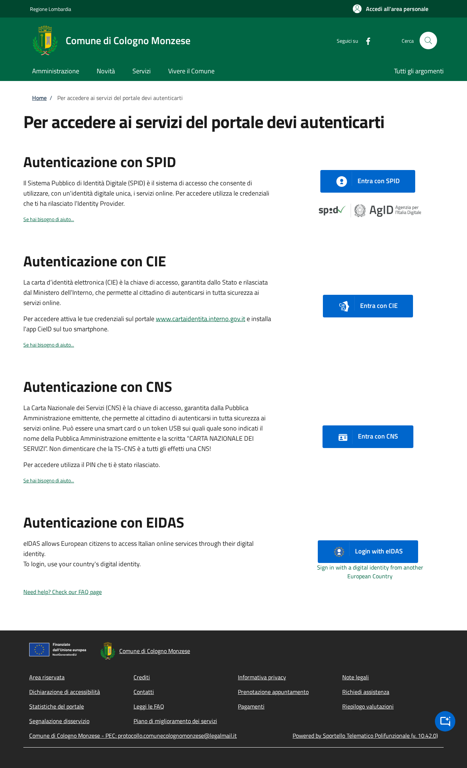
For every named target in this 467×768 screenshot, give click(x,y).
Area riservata (47, 677)
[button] (390, 9)
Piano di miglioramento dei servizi (175, 721)
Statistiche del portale (56, 706)
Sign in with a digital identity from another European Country (370, 571)
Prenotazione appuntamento (273, 691)
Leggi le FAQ (149, 706)
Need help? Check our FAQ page (62, 591)
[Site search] (428, 40)
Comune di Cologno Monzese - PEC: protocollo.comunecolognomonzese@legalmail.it (133, 735)
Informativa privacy (262, 677)
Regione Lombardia (50, 9)
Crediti (142, 677)
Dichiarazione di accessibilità (64, 691)
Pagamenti (251, 706)
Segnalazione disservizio (59, 721)
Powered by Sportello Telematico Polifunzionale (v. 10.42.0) (365, 735)
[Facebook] (365, 40)
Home (39, 97)
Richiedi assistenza (365, 691)
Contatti (144, 691)
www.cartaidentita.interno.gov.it (200, 319)
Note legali (355, 677)
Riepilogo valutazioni (368, 706)
